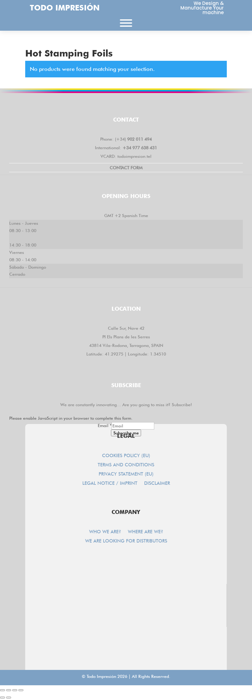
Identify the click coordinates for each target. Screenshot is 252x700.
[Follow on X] (108, 103)
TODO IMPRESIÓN (65, 7)
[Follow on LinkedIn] (126, 103)
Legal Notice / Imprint (109, 483)
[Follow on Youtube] (161, 103)
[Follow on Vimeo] (144, 103)
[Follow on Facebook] (90, 103)
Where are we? (145, 532)
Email (105, 425)
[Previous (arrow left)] (2, 697)
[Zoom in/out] (2, 690)
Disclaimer (157, 483)
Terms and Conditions (126, 465)
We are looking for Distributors (126, 541)
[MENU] (126, 23)
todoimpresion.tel (134, 156)
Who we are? (105, 532)
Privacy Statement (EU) (126, 474)
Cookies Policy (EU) (126, 455)
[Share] (14, 690)
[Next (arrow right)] (8, 697)
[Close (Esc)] (20, 690)
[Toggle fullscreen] (8, 690)
